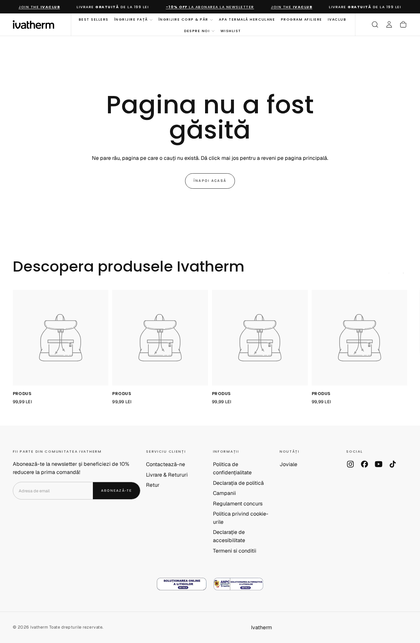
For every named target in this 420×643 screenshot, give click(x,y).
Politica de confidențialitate (232, 468)
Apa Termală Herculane (247, 19)
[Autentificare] (389, 24)
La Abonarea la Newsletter (206, 7)
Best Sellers (94, 19)
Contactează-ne (165, 464)
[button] (375, 24)
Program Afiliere (301, 19)
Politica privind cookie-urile (240, 517)
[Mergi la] (61, 338)
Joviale (288, 464)
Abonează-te (116, 490)
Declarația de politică (238, 483)
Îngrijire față (131, 19)
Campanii (224, 493)
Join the (35, 7)
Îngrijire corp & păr (183, 19)
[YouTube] (378, 464)
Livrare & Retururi (167, 474)
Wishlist (230, 30)
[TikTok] (392, 464)
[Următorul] (403, 273)
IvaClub (337, 19)
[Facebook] (364, 464)
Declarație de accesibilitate (229, 536)
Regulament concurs (237, 503)
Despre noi (197, 30)
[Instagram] (350, 464)
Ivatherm (261, 627)
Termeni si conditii (234, 550)
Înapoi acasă (210, 181)
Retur (152, 485)
